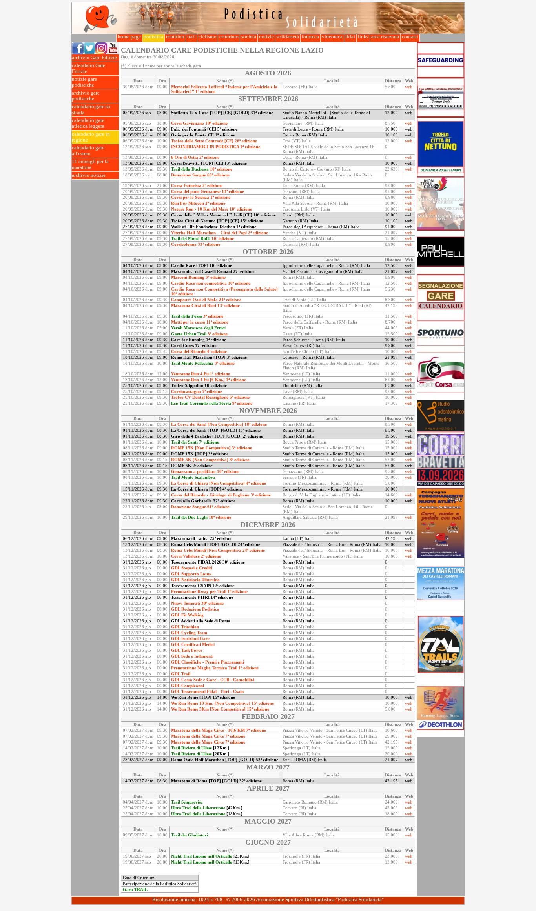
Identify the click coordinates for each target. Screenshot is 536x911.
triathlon (175, 37)
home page (129, 37)
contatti (410, 37)
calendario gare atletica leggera (88, 123)
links (363, 37)
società (248, 37)
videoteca (332, 37)
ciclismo (207, 37)
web (408, 86)
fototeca (310, 37)
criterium (229, 37)
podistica (153, 37)
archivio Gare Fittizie (94, 57)
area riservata (385, 37)
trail (191, 37)
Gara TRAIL (135, 889)
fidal (350, 37)
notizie (266, 37)
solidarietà (287, 37)
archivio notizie (89, 175)
